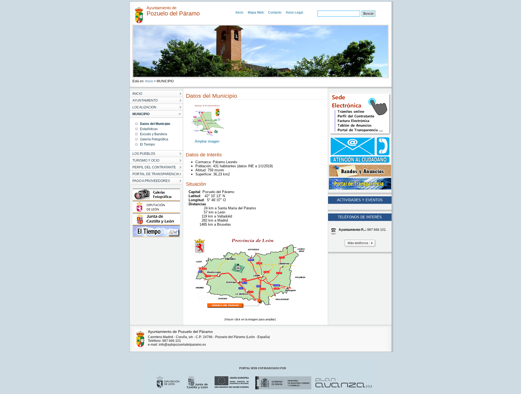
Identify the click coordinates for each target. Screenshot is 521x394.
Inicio (239, 12)
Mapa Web (256, 12)
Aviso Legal (294, 12)
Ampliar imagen (207, 141)
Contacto (274, 12)
